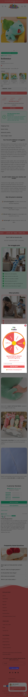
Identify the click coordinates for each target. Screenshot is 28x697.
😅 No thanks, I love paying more (14, 369)
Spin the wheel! (14, 366)
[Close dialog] (25, 326)
